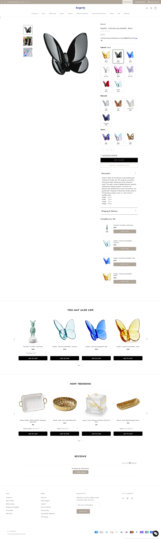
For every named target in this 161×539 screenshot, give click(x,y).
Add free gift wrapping (109, 155)
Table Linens (52, 13)
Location (43, 504)
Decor (43, 13)
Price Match (9, 510)
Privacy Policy (45, 510)
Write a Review (82, 472)
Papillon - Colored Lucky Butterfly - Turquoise (122, 241)
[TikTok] (132, 498)
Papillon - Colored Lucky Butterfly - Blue (124, 258)
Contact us (9, 497)
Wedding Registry (140, 2)
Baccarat (103, 24)
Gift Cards (9, 514)
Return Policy (10, 501)
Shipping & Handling (12, 507)
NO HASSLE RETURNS (13, 2)
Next (4, 2)
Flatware (70, 13)
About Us (43, 497)
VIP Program (44, 517)
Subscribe (83, 511)
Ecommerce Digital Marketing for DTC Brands (16, 534)
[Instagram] (127, 498)
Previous (1, 2)
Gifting (112, 13)
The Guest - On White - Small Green (123, 225)
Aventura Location (154, 2)
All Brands (126, 13)
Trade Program (127, 2)
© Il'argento (11, 531)
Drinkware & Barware (82, 13)
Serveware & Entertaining (99, 13)
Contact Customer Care (119, 165)
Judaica (62, 13)
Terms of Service (46, 507)
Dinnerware (35, 13)
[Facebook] (123, 498)
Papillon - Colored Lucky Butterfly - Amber (122, 274)
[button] (106, 31)
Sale (119, 13)
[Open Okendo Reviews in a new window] (129, 463)
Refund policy (10, 504)
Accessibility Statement (48, 514)
